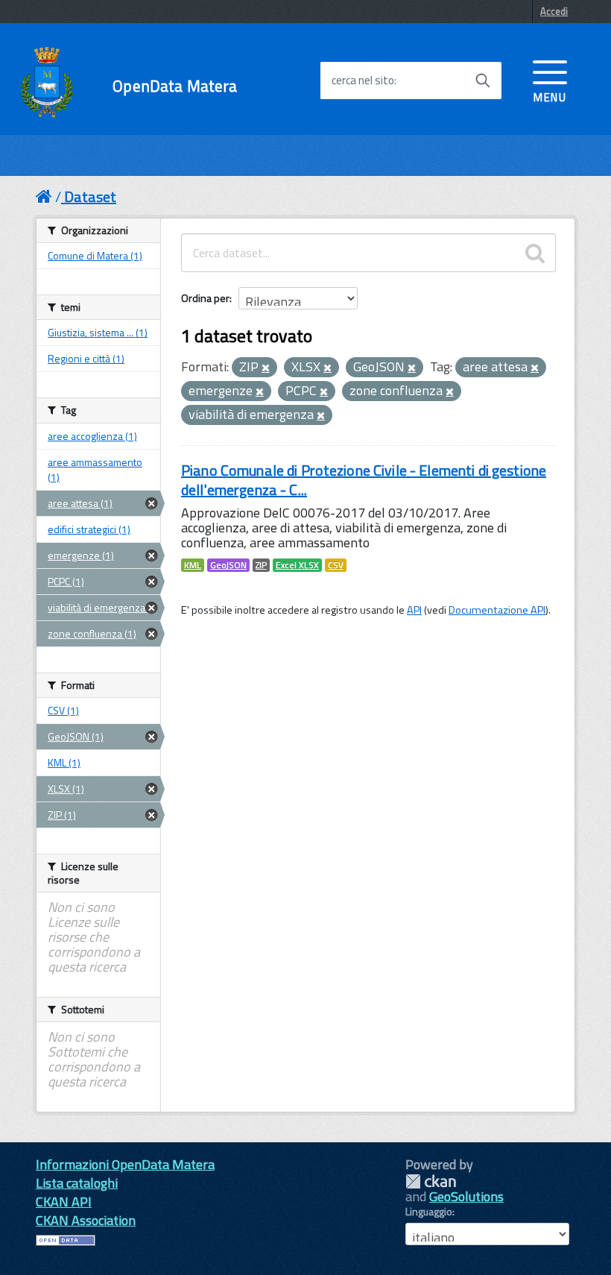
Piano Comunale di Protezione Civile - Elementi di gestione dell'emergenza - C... (363, 480)
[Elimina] (266, 368)
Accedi (554, 11)
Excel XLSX (297, 565)
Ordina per (205, 298)
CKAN (430, 1181)
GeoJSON (228, 565)
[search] (535, 253)
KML (192, 565)
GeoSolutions (466, 1196)
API (414, 610)
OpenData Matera (175, 86)
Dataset (90, 196)
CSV (336, 565)
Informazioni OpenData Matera (125, 1164)
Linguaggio (428, 1211)
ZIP (261, 565)
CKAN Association (86, 1220)
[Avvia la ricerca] (482, 80)
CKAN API (64, 1201)
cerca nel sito (363, 80)
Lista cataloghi (77, 1183)
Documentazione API (497, 610)
